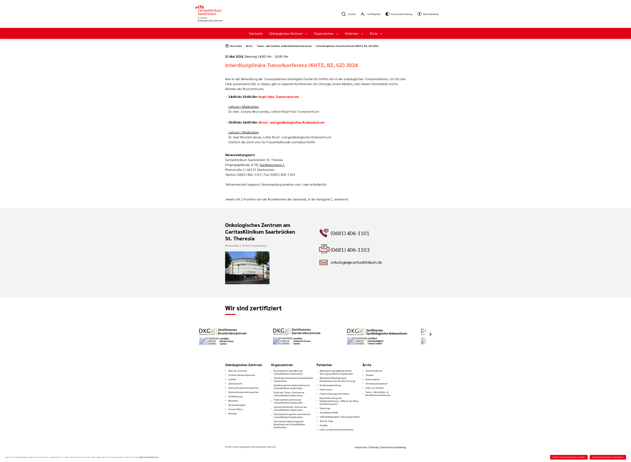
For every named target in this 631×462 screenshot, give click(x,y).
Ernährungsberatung (330, 385)
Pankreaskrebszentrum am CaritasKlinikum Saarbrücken (288, 401)
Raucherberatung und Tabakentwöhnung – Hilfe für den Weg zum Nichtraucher (338, 400)
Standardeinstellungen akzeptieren (608, 457)
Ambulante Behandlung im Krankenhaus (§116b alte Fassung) (337, 379)
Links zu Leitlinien (375, 387)
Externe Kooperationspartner (243, 392)
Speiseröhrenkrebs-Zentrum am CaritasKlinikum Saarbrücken (290, 408)
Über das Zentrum (237, 370)
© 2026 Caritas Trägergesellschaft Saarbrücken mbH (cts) (250, 446)
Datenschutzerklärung (393, 447)
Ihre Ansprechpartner (377, 383)
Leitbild (232, 379)
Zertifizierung (235, 396)
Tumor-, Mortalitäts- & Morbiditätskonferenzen (284, 45)
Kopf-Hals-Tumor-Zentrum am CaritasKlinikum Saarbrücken (289, 394)
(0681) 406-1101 (350, 233)
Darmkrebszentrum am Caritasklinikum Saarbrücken (293, 379)
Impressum (361, 447)
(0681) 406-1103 (350, 249)
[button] (430, 334)
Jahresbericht (235, 383)
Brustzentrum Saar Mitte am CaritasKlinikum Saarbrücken (288, 372)
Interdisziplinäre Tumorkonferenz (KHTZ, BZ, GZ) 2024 (347, 45)
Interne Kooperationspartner (243, 387)
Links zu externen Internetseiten (337, 429)
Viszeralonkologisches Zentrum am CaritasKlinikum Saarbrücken (292, 415)
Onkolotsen (326, 389)
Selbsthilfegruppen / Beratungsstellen (340, 416)
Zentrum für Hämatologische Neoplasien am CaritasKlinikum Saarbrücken (289, 424)
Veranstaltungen (236, 404)
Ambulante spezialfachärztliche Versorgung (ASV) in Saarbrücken (336, 372)
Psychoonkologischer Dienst (335, 393)
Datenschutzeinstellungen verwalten (569, 457)
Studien (324, 425)
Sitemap (232, 413)
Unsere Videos (235, 409)
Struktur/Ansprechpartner (241, 374)
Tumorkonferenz (374, 370)
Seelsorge (325, 408)
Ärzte (249, 45)
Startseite (256, 33)
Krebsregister (373, 379)
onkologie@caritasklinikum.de (356, 262)
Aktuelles (233, 400)
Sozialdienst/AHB (329, 412)
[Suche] (344, 14)
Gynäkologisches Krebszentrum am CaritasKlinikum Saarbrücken (292, 387)
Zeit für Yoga (326, 420)
